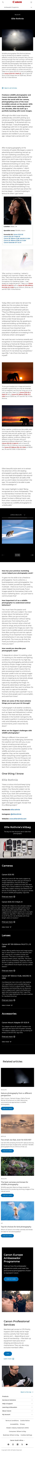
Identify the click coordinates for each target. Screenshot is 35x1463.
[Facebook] (8, 1444)
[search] (2, 2)
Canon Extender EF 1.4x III (12, 242)
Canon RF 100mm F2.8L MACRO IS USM (17, 238)
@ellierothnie (16, 814)
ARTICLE (3, 1136)
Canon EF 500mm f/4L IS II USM (15, 447)
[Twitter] (22, 1444)
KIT (2, 1223)
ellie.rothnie (15, 810)
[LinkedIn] (17, 1444)
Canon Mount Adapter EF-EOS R (15, 1023)
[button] (32, 555)
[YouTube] (26, 1444)
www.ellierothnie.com (17, 819)
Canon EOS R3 (18, 234)
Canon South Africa (16, 1440)
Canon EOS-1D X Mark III (12, 73)
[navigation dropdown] (31, 2)
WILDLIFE (17, 14)
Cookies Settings (26, 1435)
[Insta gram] (13, 1444)
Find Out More (7, 1108)
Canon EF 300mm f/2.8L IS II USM (15, 240)
